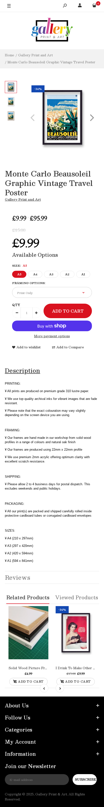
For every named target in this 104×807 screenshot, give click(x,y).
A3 (51, 274)
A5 (19, 274)
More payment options (52, 336)
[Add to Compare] (33, 643)
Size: (19, 265)
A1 (83, 274)
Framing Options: (28, 283)
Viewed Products (76, 597)
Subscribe (85, 779)
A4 (35, 274)
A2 (67, 274)
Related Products (27, 597)
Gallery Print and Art (23, 199)
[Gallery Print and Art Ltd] (52, 31)
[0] (94, 6)
